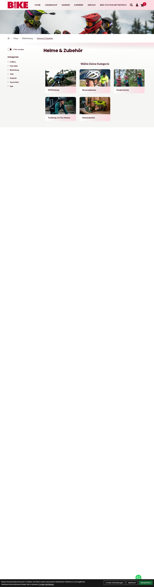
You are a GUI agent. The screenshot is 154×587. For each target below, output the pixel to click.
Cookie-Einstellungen (114, 582)
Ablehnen (132, 582)
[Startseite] (8, 38)
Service (92, 5)
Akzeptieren (146, 582)
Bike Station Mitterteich (113, 5)
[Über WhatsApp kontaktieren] (138, 578)
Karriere (78, 5)
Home (37, 5)
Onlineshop (51, 5)
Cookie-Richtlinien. (46, 584)
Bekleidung (27, 38)
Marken (66, 5)
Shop (16, 38)
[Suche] (131, 5)
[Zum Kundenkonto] (137, 5)
